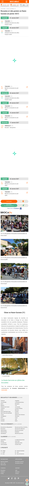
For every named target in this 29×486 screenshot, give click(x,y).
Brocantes (3, 428)
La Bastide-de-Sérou (19, 402)
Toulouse (3, 400)
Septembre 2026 (18, 442)
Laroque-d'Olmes (18, 408)
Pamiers (17, 411)
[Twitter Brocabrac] (10, 479)
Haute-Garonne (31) (11, 8)
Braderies (17, 431)
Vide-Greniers (4, 430)
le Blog (2, 473)
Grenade (2, 420)
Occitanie (3, 8)
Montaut (17, 410)
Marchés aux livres (19, 433)
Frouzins (3, 419)
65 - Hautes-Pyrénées (19, 450)
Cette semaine (4, 444)
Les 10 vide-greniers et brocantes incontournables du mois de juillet (14, 258)
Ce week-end (3, 442)
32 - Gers (3, 454)
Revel (2, 417)
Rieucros (17, 413)
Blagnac (2, 405)
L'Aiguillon (17, 400)
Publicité (2, 472)
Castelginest (3, 416)
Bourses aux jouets (19, 430)
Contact (17, 473)
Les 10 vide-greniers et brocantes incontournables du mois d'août (14, 234)
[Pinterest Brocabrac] (19, 479)
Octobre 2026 (18, 444)
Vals (16, 419)
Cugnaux (3, 408)
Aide (16, 470)
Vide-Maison (3, 433)
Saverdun (17, 416)
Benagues (17, 403)
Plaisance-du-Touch (5, 407)
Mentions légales (4, 461)
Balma (2, 410)
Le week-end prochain (19, 439)
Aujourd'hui (3, 439)
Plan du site (3, 464)
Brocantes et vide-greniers (6, 427)
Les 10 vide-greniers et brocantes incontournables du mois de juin (14, 282)
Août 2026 (17, 441)
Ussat (16, 417)
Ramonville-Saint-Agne (6, 411)
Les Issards (17, 407)
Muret (2, 403)
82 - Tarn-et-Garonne (19, 454)
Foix (16, 405)
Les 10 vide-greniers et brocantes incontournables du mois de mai (14, 306)
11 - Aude (3, 452)
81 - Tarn (17, 452)
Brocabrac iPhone (19, 463)
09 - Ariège (3, 450)
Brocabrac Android (19, 461)
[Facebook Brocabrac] (13, 479)
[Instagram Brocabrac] (16, 479)
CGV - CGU (3, 463)
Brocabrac (3, 470)
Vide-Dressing (4, 431)
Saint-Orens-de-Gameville (6, 413)
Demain (2, 441)
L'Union (2, 414)
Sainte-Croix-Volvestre (20, 414)
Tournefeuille (3, 402)
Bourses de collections (20, 428)
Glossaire (17, 472)
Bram (16, 420)
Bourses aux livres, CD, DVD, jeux (21, 427)
